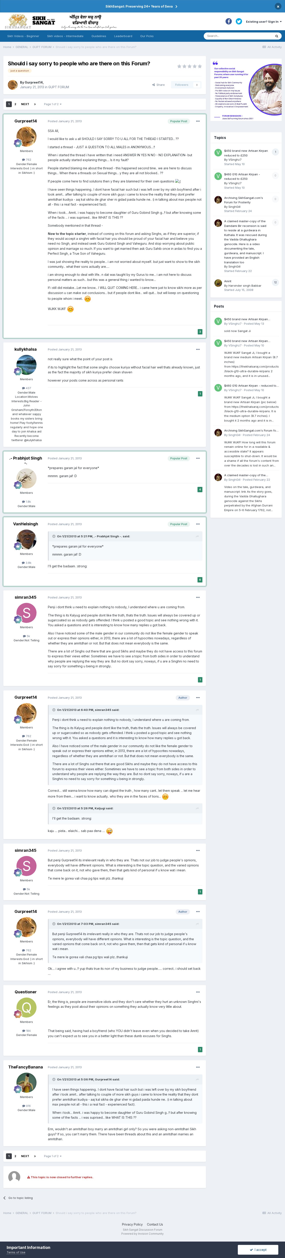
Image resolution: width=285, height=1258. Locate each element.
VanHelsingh (25, 524)
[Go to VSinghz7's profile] (218, 152)
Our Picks (147, 36)
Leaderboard (123, 36)
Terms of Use (16, 1252)
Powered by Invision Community (142, 1233)
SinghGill (234, 206)
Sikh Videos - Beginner (23, 36)
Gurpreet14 (34, 82)
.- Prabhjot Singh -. (25, 460)
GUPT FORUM (58, 87)
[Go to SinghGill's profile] (218, 200)
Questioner (26, 992)
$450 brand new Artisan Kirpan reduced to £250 (246, 319)
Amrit (227, 281)
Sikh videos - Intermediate (65, 36)
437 (28, 388)
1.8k (28, 501)
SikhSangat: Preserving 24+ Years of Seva (139, 6)
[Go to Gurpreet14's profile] (13, 85)
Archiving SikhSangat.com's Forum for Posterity (250, 431)
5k (28, 636)
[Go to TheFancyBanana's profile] (26, 1083)
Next (25, 104)
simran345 (26, 597)
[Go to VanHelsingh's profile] (26, 540)
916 (28, 1106)
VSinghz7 (235, 159)
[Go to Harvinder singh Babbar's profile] (218, 283)
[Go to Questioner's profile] (26, 1008)
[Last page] (35, 104)
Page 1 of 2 (52, 104)
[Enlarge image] (178, 181)
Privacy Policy (132, 1224)
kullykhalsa (25, 349)
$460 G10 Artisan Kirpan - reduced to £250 (250, 386)
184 (28, 1030)
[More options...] (197, 121)
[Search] (277, 36)
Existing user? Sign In (263, 21)
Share (160, 84)
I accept (260, 1250)
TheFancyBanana (25, 1067)
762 (28, 159)
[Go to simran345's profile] (26, 613)
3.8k (28, 562)
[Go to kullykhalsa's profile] (26, 365)
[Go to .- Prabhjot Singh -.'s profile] (26, 478)
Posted (65, 121)
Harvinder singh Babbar (244, 285)
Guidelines (99, 36)
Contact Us (155, 1224)
